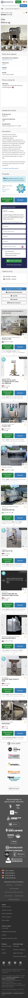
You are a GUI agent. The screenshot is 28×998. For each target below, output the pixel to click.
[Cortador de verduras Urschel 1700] (14, 413)
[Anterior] (2, 37)
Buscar (24, 5)
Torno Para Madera (14, 888)
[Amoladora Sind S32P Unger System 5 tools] (14, 666)
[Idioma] (24, 1)
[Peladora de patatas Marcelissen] (14, 710)
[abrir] (14, 354)
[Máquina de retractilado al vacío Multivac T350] (14, 326)
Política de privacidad (6, 993)
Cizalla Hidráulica (19, 895)
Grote (3, 64)
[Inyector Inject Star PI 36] (14, 538)
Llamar (21, 200)
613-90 (4, 69)
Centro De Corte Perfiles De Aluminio (14, 892)
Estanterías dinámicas (14, 899)
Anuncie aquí (15, 788)
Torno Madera (18, 885)
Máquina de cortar (7, 60)
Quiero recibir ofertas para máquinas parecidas (12, 254)
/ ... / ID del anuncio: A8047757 (11, 8)
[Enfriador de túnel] (14, 455)
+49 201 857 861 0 (10, 875)
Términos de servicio (18, 993)
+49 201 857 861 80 (10, 878)
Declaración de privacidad (14, 265)
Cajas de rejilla (8, 895)
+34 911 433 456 (9, 871)
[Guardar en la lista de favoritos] (24, 13)
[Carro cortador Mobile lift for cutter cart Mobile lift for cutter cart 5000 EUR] (14, 367)
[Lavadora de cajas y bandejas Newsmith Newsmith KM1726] (14, 495)
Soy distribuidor (9, 251)
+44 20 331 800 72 (10, 873)
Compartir (14, 299)
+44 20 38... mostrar (10, 276)
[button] (26, 1)
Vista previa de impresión (14, 292)
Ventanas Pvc (9, 885)
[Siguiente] (25, 37)
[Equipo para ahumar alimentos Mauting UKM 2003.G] (14, 625)
